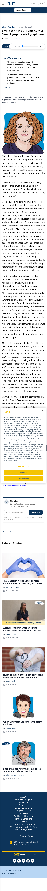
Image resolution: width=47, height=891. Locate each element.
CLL (11, 532)
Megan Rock (10, 681)
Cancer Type (21, 10)
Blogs (5, 532)
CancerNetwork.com (23, 808)
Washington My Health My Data (23, 827)
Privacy (23, 821)
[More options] (43, 46)
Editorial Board (23, 802)
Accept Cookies (23, 478)
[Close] (42, 410)
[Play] (11, 46)
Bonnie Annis (11, 728)
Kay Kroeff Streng (12, 587)
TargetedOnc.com (23, 810)
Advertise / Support (23, 799)
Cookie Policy (12, 460)
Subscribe (34, 512)
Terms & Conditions (23, 819)
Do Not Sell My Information (23, 824)
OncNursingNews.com (23, 816)
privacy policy (8, 519)
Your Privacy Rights (23, 830)
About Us (23, 797)
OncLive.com (23, 813)
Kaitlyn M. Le (11, 634)
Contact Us (23, 805)
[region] (23, 445)
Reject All (23, 472)
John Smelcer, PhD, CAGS (15, 775)
